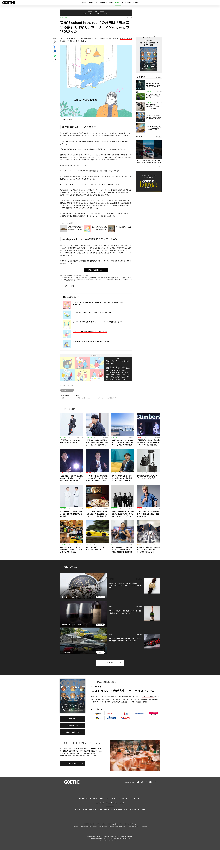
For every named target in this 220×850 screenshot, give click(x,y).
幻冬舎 (134, 824)
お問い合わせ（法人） (134, 826)
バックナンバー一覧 (72, 732)
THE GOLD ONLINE (125, 824)
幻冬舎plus (115, 824)
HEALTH (100, 810)
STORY (137, 798)
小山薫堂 (131, 702)
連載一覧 (110, 663)
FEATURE (128, 3)
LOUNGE (136, 3)
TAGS (121, 802)
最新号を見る (72, 719)
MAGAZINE (111, 802)
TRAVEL (85, 810)
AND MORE (76, 396)
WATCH (91, 3)
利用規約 (95, 826)
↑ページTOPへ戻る (67, 286)
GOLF (111, 3)
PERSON (84, 3)
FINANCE (133, 810)
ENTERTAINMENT (122, 810)
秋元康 (125, 702)
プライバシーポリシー (85, 826)
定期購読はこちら (72, 725)
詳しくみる (72, 763)
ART (90, 810)
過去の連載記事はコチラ (96, 270)
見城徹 (144, 702)
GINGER (108, 824)
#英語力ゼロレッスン (67, 390)
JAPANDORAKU (100, 824)
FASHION (78, 810)
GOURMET (103, 3)
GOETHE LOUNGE (89, 824)
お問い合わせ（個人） (121, 826)
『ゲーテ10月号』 (148, 697)
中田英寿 (138, 702)
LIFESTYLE (118, 3)
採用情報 (144, 826)
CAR (97, 3)
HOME (62, 396)
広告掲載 (75, 826)
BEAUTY (107, 810)
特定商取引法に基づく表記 (106, 826)
